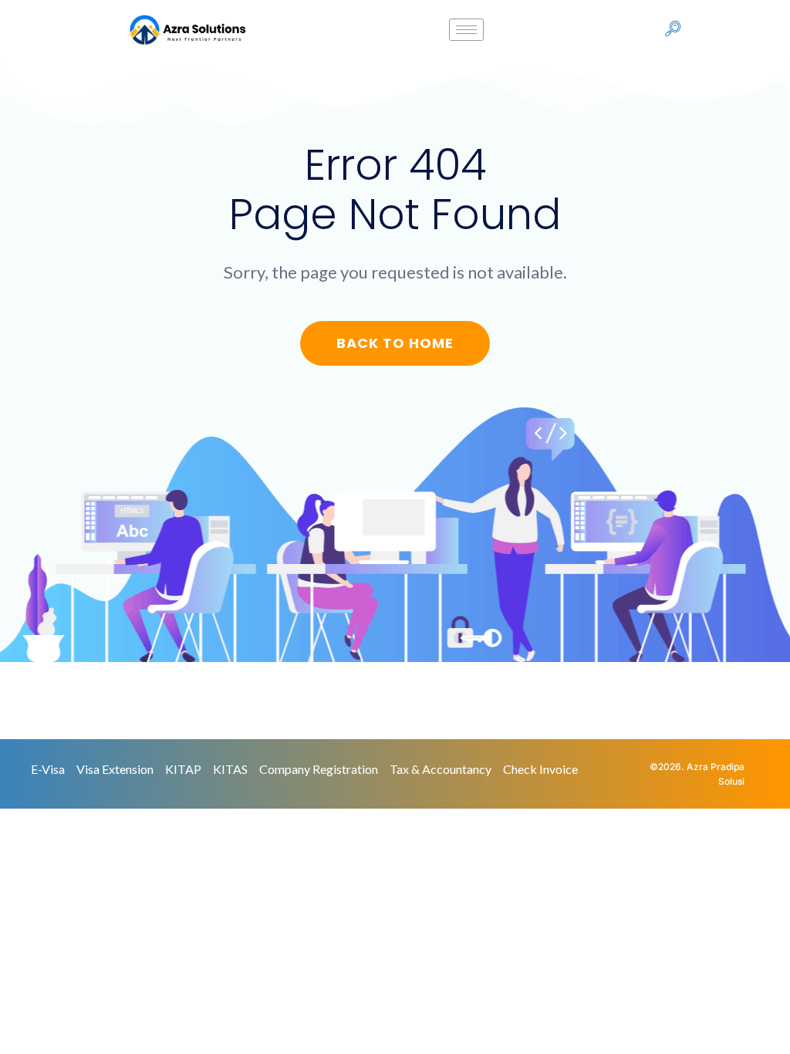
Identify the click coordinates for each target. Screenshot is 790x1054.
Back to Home (395, 343)
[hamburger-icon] (466, 30)
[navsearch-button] (672, 30)
